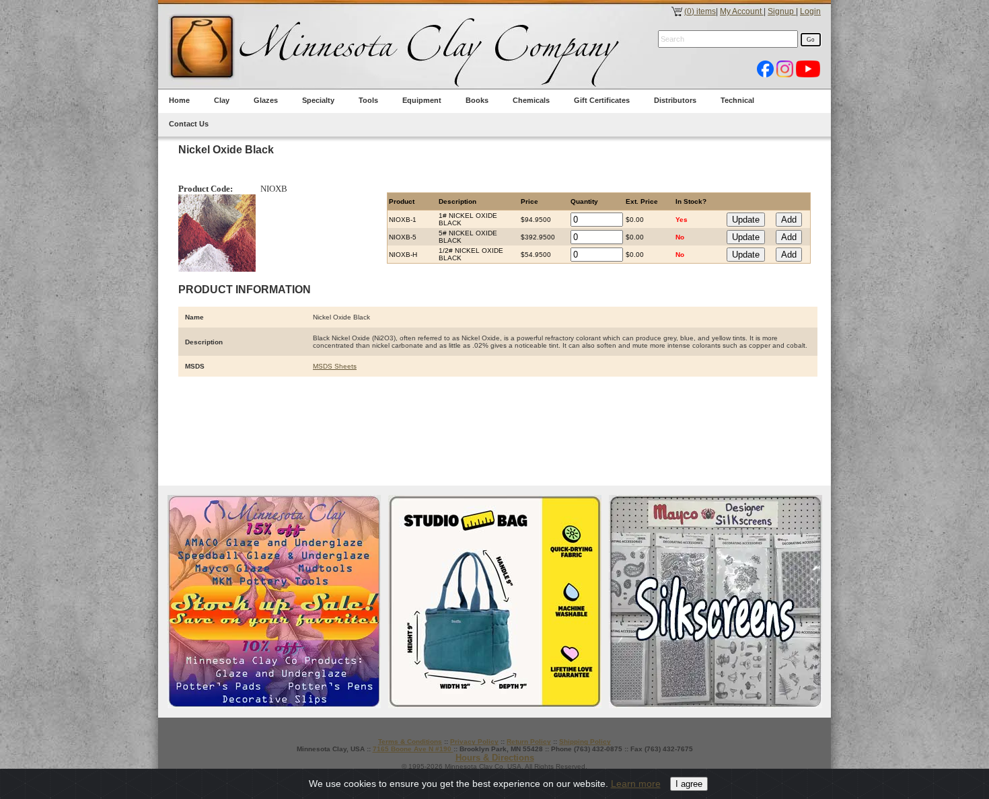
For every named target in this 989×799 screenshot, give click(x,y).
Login (810, 11)
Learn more (636, 783)
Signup (782, 11)
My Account (742, 11)
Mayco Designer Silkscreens (715, 601)
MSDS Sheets (335, 366)
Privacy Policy (474, 741)
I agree (688, 784)
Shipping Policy (585, 741)
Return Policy (529, 741)
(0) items (700, 11)
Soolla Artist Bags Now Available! (494, 601)
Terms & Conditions (410, 741)
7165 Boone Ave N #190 (413, 749)
